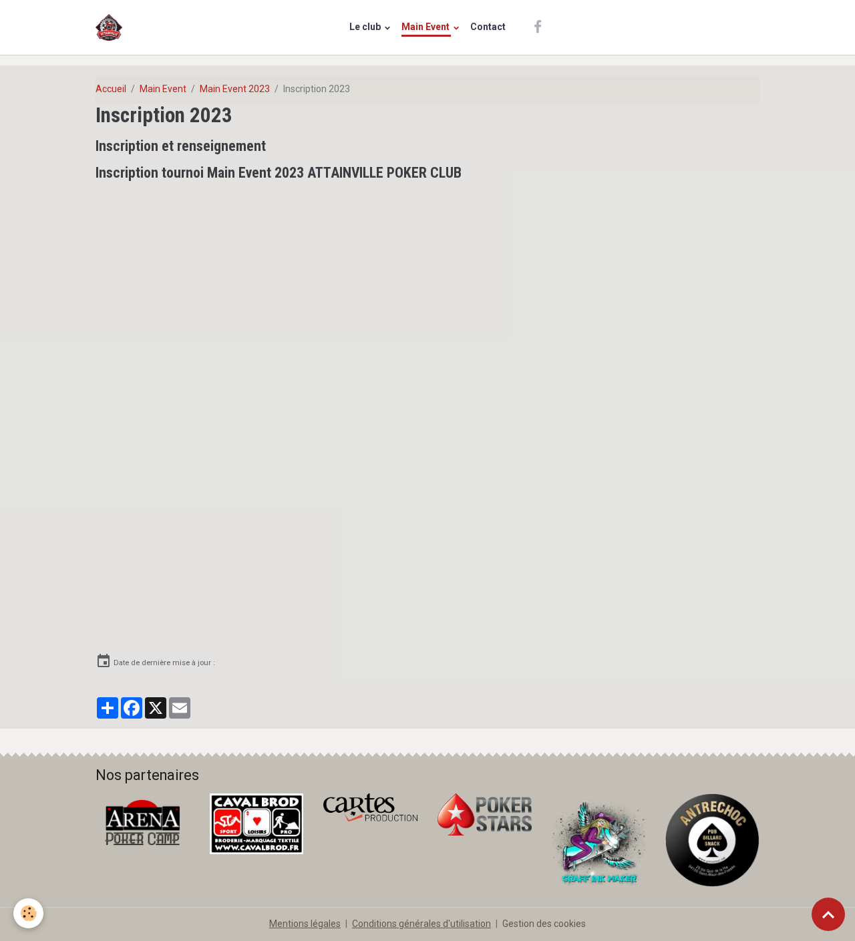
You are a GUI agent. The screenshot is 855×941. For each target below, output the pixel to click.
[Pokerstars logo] (485, 813)
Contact (488, 26)
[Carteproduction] (370, 806)
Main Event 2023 (235, 88)
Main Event (426, 26)
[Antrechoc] (712, 839)
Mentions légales (305, 923)
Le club (366, 26)
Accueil (111, 88)
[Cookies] (28, 913)
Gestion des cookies (544, 923)
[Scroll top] (828, 914)
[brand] (111, 27)
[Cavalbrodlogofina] (257, 822)
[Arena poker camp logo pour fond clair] (143, 821)
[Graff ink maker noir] (599, 839)
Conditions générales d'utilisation (421, 923)
